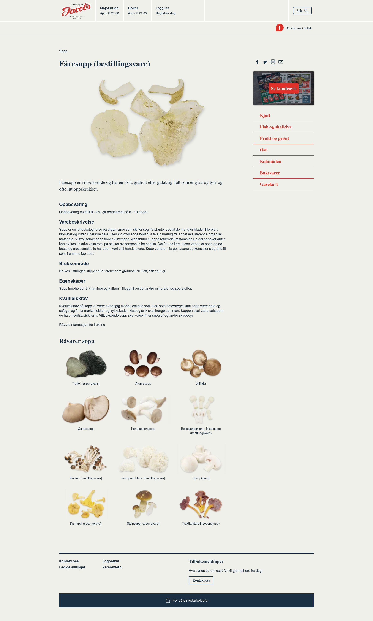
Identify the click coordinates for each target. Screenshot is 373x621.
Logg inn (162, 8)
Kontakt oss (69, 560)
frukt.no (99, 324)
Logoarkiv (110, 560)
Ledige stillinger (72, 567)
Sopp (63, 50)
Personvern (112, 567)
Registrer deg (166, 13)
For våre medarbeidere (190, 600)
